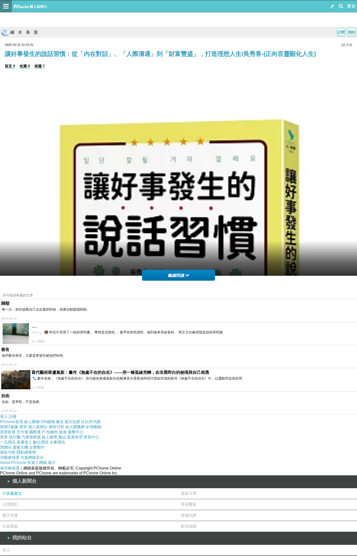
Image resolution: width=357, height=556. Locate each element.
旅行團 (14, 437)
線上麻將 (49, 437)
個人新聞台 (38, 427)
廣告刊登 (56, 427)
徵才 (52, 462)
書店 (60, 422)
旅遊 (63, 432)
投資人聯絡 (37, 462)
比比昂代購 (91, 422)
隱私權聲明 (26, 452)
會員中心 (91, 437)
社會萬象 (10, 526)
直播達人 (24, 442)
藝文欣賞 (10, 515)
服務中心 (75, 432)
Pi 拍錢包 (50, 432)
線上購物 (32, 422)
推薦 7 (39, 66)
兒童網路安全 (32, 457)
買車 (4, 437)
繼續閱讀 (176, 275)
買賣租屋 (8, 432)
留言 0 (10, 66)
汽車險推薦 (31, 437)
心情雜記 (10, 504)
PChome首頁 (11, 422)
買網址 (6, 447)
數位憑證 (41, 442)
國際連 (35, 432)
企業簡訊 (57, 442)
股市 (23, 427)
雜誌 (62, 437)
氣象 (14, 427)
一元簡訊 (8, 442)
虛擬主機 (20, 447)
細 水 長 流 (24, 32)
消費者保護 (9, 457)
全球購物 (93, 427)
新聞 (4, 427)
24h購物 (48, 422)
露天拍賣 (72, 422)
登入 (4, 417)
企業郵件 (37, 447)
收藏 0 (25, 66)
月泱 (349, 45)
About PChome (13, 462)
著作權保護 (9, 468)
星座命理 (75, 437)
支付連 (22, 432)
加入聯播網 (75, 427)
